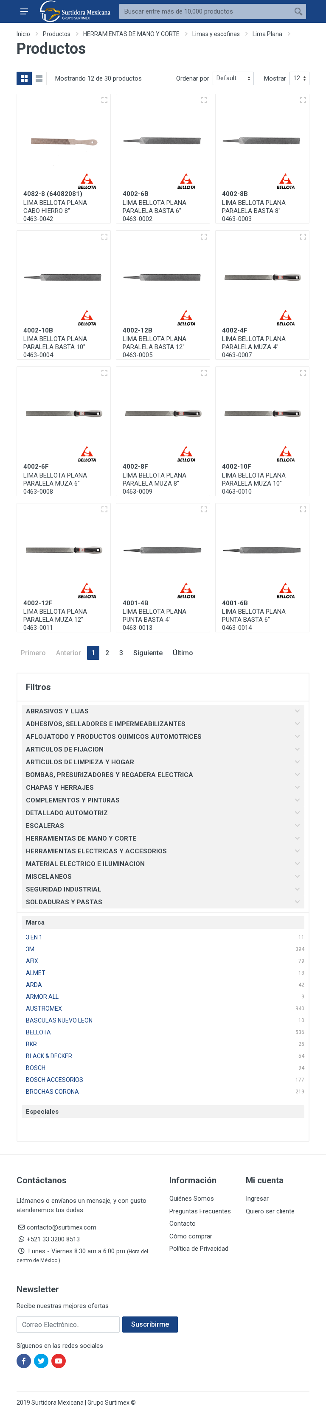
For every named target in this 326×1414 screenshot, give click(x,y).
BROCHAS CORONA (52, 1091)
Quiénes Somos (191, 1198)
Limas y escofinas (216, 34)
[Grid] (24, 78)
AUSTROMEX (44, 1008)
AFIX (32, 961)
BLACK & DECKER (49, 1056)
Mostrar (275, 78)
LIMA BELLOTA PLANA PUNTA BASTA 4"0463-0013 (154, 620)
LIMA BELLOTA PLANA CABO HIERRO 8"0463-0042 (55, 211)
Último (183, 653)
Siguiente (148, 653)
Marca (35, 922)
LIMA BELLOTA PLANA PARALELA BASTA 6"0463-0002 (154, 211)
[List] (39, 78)
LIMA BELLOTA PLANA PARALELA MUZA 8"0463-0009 (154, 483)
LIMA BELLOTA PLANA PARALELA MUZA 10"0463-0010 (254, 483)
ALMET (35, 973)
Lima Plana (267, 34)
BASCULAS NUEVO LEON (59, 1020)
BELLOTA (38, 1032)
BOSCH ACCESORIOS (54, 1079)
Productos (56, 34)
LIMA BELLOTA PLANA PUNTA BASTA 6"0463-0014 (254, 620)
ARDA (34, 984)
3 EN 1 (34, 937)
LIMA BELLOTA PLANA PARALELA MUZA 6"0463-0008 (55, 483)
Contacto (182, 1223)
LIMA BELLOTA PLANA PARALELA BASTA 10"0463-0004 (55, 347)
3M (30, 949)
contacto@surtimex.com (61, 1227)
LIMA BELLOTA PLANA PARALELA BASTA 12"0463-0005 (154, 347)
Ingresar (257, 1198)
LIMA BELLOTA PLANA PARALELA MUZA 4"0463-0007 (254, 347)
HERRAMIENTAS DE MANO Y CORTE (131, 34)
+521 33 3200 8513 (53, 1239)
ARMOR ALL (42, 996)
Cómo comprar (190, 1236)
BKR (31, 1044)
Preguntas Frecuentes (200, 1211)
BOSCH (35, 1068)
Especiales (42, 1111)
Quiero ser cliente (270, 1211)
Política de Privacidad (198, 1248)
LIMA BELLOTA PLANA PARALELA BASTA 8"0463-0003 (254, 211)
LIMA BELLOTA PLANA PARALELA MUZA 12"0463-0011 (55, 620)
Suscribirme (150, 1324)
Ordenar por (192, 78)
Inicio (23, 34)
